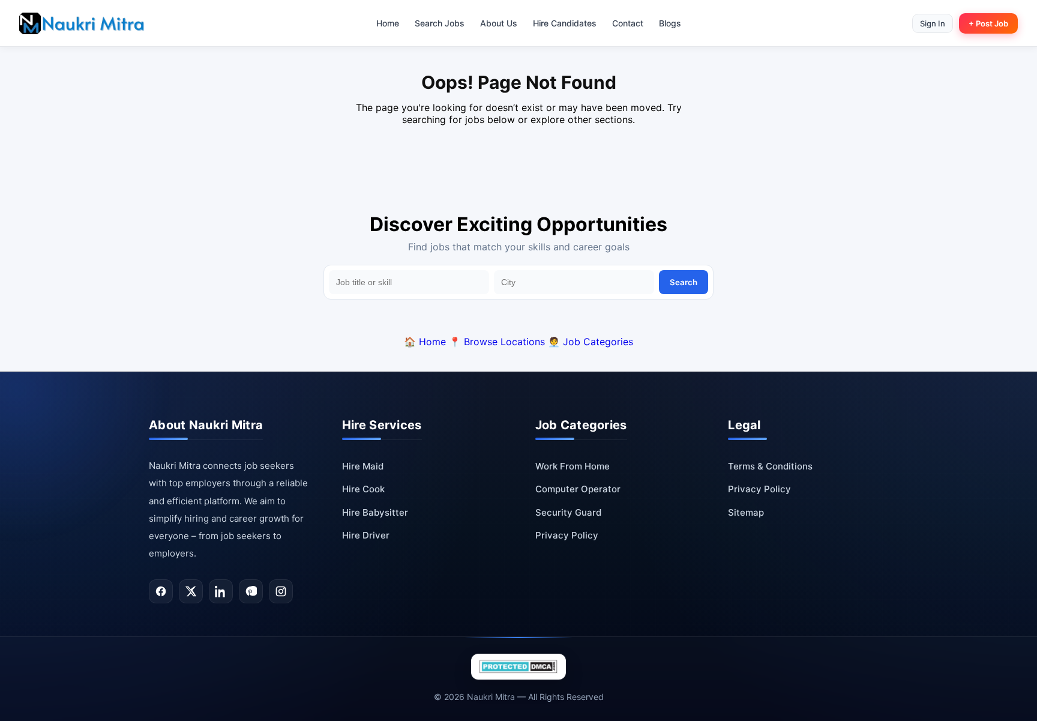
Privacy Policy (566, 535)
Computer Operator (578, 489)
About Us (498, 23)
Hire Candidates (565, 23)
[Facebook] (161, 591)
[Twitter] (191, 591)
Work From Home (572, 466)
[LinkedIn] (221, 591)
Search (683, 282)
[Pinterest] (251, 591)
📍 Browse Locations (497, 342)
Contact (627, 23)
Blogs (670, 23)
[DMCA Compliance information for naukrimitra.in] (518, 667)
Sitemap (746, 512)
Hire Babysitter (375, 512)
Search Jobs (439, 23)
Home (387, 23)
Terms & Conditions (770, 466)
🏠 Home (425, 342)
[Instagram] (281, 591)
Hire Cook (363, 489)
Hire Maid (362, 466)
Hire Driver (365, 535)
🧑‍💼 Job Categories (590, 342)
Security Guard (568, 512)
